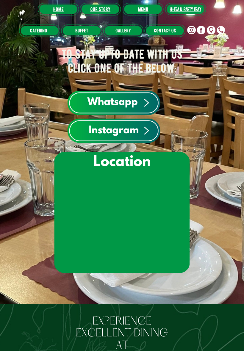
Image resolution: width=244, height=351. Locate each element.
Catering (38, 30)
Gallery (123, 30)
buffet (81, 30)
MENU (143, 9)
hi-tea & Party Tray (185, 9)
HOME (58, 9)
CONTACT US (165, 30)
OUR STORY (100, 9)
